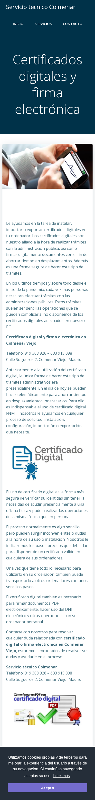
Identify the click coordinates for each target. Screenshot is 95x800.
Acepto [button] (47, 787)
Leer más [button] (61, 775)
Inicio (18, 23)
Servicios (43, 23)
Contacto (72, 23)
